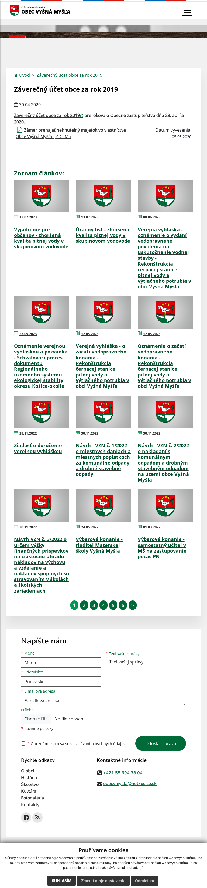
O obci (27, 771)
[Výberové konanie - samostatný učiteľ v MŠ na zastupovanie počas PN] (165, 505)
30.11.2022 (89, 433)
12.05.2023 (89, 333)
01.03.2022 (151, 527)
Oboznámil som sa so (76, 743)
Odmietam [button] (144, 880)
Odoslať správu (160, 743)
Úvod (24, 75)
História (29, 778)
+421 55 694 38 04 (123, 773)
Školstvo (30, 784)
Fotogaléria (32, 798)
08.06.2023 (151, 217)
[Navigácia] (187, 10)
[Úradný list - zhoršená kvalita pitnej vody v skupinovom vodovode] (103, 196)
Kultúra (28, 791)
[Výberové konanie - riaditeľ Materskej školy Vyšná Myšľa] (103, 505)
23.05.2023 (28, 333)
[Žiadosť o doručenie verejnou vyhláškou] (41, 412)
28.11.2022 (28, 433)
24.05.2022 (89, 527)
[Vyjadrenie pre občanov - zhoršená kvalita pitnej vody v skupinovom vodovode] (41, 196)
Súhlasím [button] (61, 880)
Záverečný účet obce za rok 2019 (69, 75)
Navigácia (22, 10)
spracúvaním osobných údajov (97, 743)
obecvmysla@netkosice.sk (130, 784)
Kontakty (30, 805)
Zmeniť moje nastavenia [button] (103, 880)
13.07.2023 (28, 217)
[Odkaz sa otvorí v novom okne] (26, 817)
